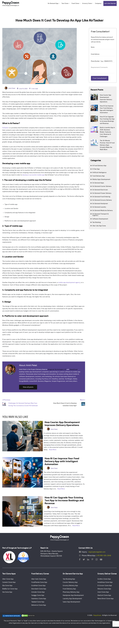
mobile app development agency (69, 282)
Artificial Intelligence (99, 172)
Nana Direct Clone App (106, 598)
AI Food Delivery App (99, 165)
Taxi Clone (65, 3)
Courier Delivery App (70, 582)
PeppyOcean (73, 369)
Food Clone (75, 3)
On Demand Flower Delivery (101, 193)
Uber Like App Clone (99, 225)
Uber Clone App (7, 579)
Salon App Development (71, 602)
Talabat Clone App (37, 602)
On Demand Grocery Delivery (102, 200)
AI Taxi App (96, 169)
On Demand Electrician (100, 189)
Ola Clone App (7, 585)
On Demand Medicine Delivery (102, 210)
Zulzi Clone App (103, 592)
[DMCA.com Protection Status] (28, 616)
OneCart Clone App (104, 595)
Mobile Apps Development (101, 179)
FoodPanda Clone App (39, 582)
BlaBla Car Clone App (9, 589)
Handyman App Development (73, 595)
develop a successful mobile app (33, 175)
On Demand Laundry (99, 207)
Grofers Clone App (104, 579)
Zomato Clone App (38, 592)
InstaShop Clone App (105, 582)
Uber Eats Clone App (38, 579)
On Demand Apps (98, 183)
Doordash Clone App (38, 589)
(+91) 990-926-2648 (103, 555)
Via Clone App (7, 592)
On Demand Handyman (100, 203)
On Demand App (53, 3)
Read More (52, 449)
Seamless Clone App (38, 598)
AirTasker (5, 127)
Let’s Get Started (110, 3)
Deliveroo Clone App (38, 605)
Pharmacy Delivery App (71, 592)
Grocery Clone (87, 3)
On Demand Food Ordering (101, 196)
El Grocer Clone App (105, 585)
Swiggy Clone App (37, 595)
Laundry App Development (72, 598)
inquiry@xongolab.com (96, 552)
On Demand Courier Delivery (101, 186)
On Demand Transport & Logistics (100, 214)
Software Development (100, 219)
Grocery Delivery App (70, 585)
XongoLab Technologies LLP (57, 369)
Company (98, 3)
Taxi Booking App (69, 579)
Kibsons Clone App (104, 589)
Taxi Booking (96, 222)
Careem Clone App (9, 582)
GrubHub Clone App (38, 585)
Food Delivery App (98, 176)
